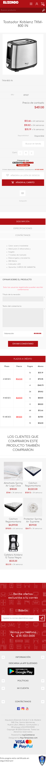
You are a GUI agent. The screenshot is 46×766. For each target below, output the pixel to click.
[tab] (22, 221)
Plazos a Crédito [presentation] (23, 359)
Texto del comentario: (12, 306)
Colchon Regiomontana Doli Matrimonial (13, 522)
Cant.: (15, 153)
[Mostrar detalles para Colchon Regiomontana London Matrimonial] (32, 471)
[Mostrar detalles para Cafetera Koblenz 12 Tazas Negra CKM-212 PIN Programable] (13, 543)
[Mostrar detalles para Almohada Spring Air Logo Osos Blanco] (13, 471)
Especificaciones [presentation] (22, 228)
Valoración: (9, 333)
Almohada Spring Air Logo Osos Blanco (13, 486)
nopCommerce (28, 735)
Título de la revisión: (11, 294)
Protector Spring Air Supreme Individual (33, 522)
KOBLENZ (28, 89)
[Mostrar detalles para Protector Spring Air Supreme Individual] (32, 507)
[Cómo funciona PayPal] (23, 746)
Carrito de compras (42, 4)
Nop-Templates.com (28, 738)
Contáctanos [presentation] (22, 235)
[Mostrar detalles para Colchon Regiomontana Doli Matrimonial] (13, 507)
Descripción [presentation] (22, 222)
